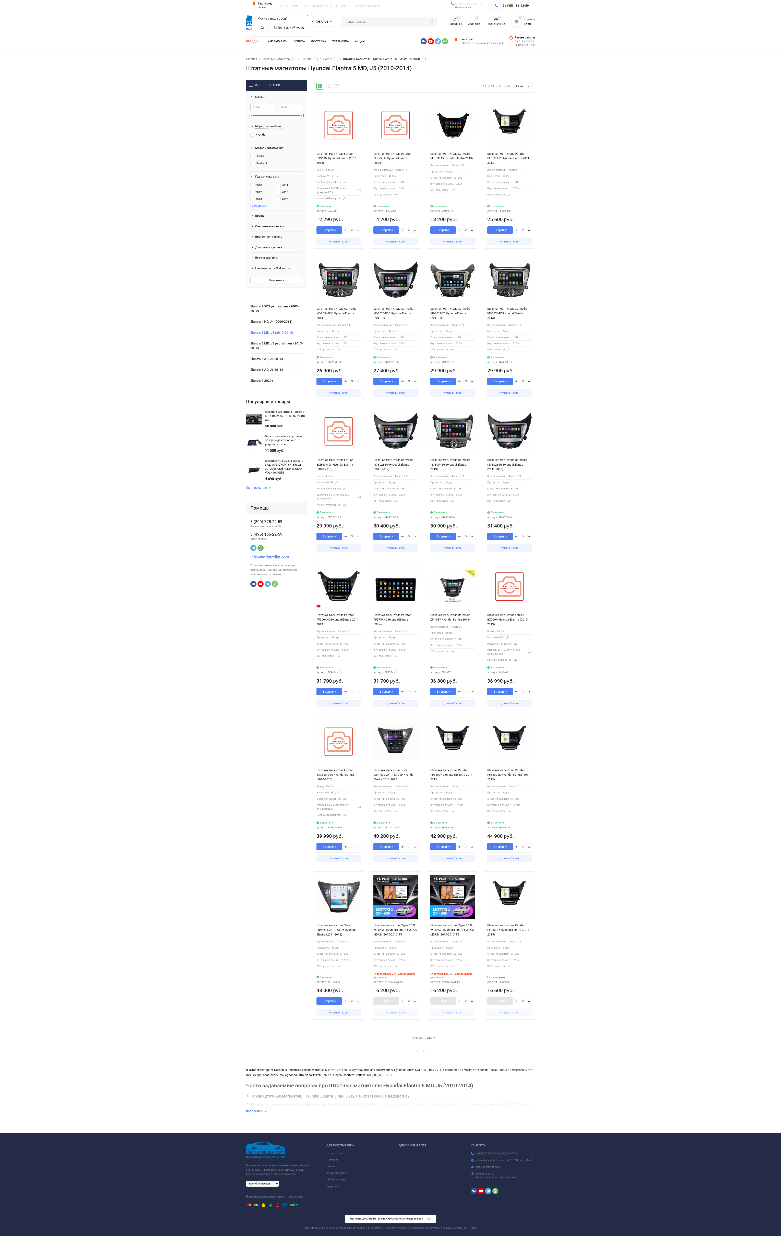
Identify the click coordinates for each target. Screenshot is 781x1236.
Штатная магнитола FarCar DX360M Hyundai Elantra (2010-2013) (423, 1104)
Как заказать (334, 1153)
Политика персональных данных (265, 1196)
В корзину (329, 230)
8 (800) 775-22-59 (466, 3)
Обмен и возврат (336, 1179)
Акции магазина (336, 1173)
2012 (258, 192)
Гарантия (332, 1186)
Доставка (332, 1159)
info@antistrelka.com (269, 557)
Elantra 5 (261, 163)
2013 (285, 192)
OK (429, 1218)
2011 (285, 185)
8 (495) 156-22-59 (516, 6)
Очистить (276, 280)
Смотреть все (256, 487)
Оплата (331, 1166)
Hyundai (306, 59)
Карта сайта (296, 1196)
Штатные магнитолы (276, 59)
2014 (258, 199)
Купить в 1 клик (338, 241)
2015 (285, 199)
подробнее (254, 1111)
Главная (251, 59)
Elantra (327, 59)
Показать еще (258, 206)
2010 (258, 185)
